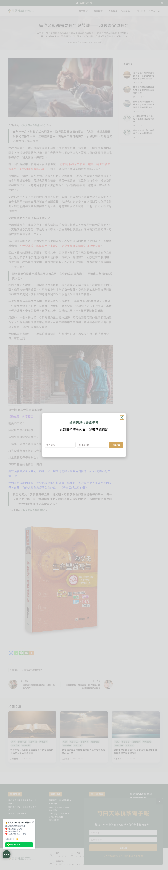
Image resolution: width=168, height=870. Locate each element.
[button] (121, 417)
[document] (84, 435)
